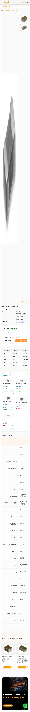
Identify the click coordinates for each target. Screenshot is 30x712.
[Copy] (19, 306)
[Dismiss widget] (27, 704)
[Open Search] (22, 2)
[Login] (28, 2)
